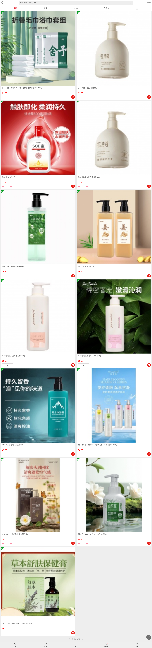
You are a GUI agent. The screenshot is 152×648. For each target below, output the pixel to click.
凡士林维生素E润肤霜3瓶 (87, 88)
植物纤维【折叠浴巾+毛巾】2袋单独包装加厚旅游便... (22, 88)
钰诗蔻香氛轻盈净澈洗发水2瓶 (13, 356)
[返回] (2, 2)
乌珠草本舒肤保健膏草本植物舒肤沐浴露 (17, 623)
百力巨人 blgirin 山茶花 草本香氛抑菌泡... (93, 534)
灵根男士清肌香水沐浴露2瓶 (12, 445)
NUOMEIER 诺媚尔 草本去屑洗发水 (15, 534)
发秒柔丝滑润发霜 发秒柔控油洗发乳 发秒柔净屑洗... (97, 445)
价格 (105, 8)
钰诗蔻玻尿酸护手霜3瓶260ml (89, 177)
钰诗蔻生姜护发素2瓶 (86, 266)
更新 (76, 8)
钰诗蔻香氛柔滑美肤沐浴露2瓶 (89, 356)
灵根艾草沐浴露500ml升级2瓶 (13, 266)
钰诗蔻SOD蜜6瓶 (8, 177)
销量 (46, 8)
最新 (15, 8)
